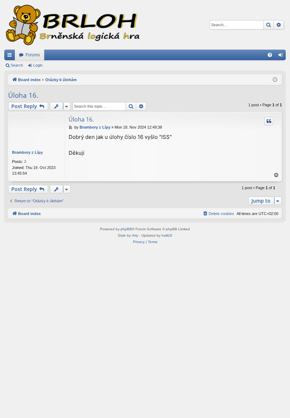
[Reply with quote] (268, 121)
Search (17, 65)
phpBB (126, 229)
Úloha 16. (23, 95)
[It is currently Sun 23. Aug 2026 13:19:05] (275, 80)
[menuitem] (270, 55)
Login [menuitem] (282, 56)
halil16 (167, 235)
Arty (135, 235)
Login (37, 65)
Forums (32, 54)
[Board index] (72, 25)
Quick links (11, 56)
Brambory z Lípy (27, 152)
